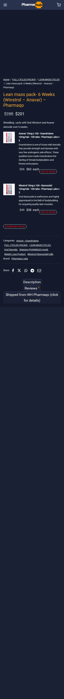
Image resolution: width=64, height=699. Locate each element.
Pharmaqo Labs (19, 258)
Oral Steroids (10, 249)
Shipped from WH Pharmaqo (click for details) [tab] (32, 297)
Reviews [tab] (32, 288)
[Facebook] (13, 270)
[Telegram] (32, 270)
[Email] (39, 270)
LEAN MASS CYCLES (49, 79)
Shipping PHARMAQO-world (33, 249)
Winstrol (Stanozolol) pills (40, 254)
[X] (19, 270)
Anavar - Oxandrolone (27, 240)
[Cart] (59, 5)
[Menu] (5, 5)
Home (6, 79)
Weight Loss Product (14, 254)
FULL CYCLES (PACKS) (24, 79)
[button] (9, 137)
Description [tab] (32, 282)
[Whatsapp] (26, 270)
